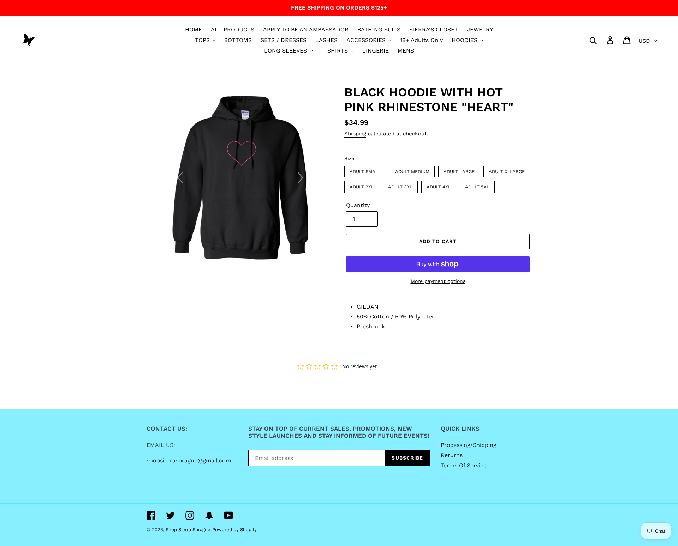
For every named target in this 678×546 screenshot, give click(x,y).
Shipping (355, 134)
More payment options (438, 281)
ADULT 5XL (477, 185)
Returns (452, 455)
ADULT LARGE (459, 170)
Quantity (358, 205)
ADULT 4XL (439, 185)
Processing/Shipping (468, 445)
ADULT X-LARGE (507, 170)
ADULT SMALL (365, 170)
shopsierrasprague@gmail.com (189, 460)
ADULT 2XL (362, 185)
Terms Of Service (464, 465)
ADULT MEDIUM (412, 170)
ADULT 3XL (400, 185)
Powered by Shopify (234, 529)
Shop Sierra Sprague (188, 529)
